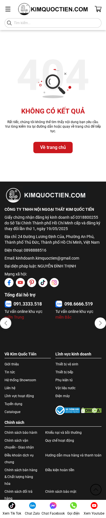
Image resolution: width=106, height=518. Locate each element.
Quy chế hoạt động (59, 441)
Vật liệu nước (65, 388)
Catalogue (12, 412)
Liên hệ (10, 388)
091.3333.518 (28, 304)
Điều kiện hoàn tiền (59, 470)
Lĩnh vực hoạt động (19, 396)
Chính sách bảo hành (21, 433)
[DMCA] (91, 410)
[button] (5, 323)
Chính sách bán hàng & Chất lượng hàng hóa (21, 477)
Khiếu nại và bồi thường (63, 433)
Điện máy (62, 396)
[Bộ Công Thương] (67, 410)
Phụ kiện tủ (64, 380)
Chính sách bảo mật (60, 492)
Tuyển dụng (13, 404)
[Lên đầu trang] (95, 489)
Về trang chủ (53, 147)
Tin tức (10, 372)
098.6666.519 (78, 304)
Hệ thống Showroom (20, 380)
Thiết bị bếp (64, 372)
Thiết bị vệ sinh (66, 364)
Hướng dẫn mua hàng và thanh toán (73, 455)
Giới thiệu (12, 364)
